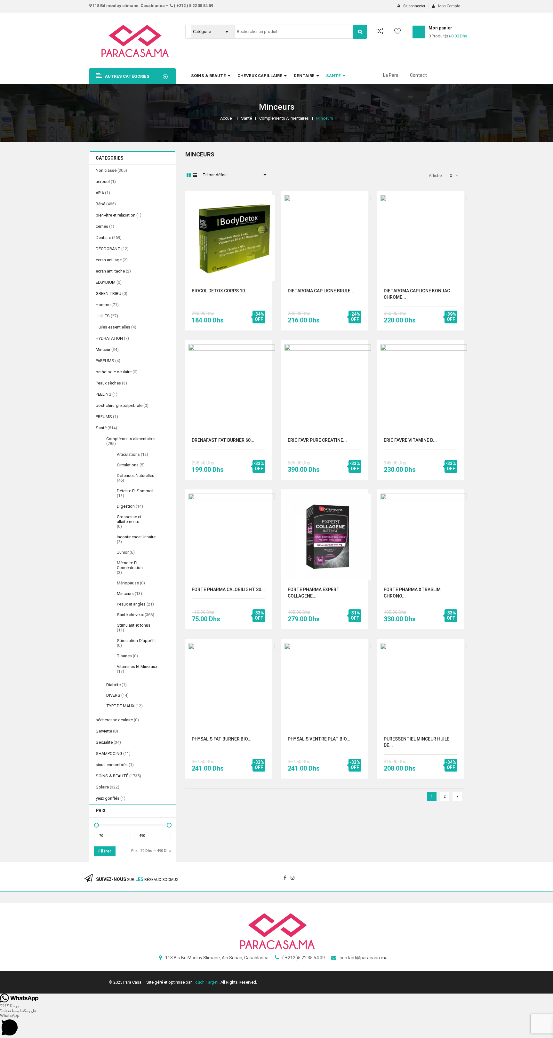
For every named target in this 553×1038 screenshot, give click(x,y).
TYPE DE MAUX (120, 705)
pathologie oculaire (114, 371)
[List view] (195, 175)
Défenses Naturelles (135, 475)
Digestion (126, 506)
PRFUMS (104, 416)
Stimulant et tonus (133, 625)
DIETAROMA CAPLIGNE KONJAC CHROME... (417, 294)
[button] (276, 1025)
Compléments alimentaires (284, 118)
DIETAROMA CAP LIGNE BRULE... (321, 290)
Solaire (102, 787)
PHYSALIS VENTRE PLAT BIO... (319, 738)
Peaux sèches (108, 383)
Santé (246, 118)
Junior (123, 552)
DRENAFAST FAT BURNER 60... (223, 440)
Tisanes (124, 656)
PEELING (103, 394)
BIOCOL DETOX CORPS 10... (220, 290)
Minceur (103, 349)
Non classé (106, 170)
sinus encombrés (112, 764)
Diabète (113, 684)
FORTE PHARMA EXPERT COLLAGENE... (314, 592)
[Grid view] (188, 175)
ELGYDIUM (106, 282)
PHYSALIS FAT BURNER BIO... (222, 738)
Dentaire (103, 237)
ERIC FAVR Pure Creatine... (317, 440)
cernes (102, 226)
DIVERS (113, 695)
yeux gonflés (107, 798)
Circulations (128, 465)
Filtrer (104, 851)
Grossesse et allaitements (129, 519)
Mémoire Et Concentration (130, 565)
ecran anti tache (110, 271)
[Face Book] (285, 877)
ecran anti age (109, 260)
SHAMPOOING (109, 753)
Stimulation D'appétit (136, 640)
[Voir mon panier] (419, 32)
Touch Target (206, 982)
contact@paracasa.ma (364, 957)
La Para (390, 75)
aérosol (103, 181)
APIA (100, 192)
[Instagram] (292, 877)
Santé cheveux (130, 614)
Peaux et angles (131, 604)
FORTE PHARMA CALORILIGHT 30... (228, 589)
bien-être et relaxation (115, 215)
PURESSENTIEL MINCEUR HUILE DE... (416, 742)
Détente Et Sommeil (135, 490)
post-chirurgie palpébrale (119, 405)
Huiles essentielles (113, 327)
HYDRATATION (109, 338)
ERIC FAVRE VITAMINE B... (410, 440)
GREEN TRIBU (108, 293)
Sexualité (104, 742)
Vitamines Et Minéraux (137, 666)
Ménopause (128, 583)
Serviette (104, 731)
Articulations (128, 454)
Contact (418, 75)
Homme (103, 304)
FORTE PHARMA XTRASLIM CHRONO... (412, 592)
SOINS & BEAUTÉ (112, 775)
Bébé (100, 204)
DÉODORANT (108, 248)
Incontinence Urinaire (136, 537)
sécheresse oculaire (114, 719)
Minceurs (125, 593)
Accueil (227, 118)
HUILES (103, 315)
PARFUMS (105, 360)
